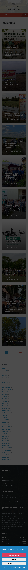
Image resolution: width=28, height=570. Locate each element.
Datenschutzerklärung (15, 567)
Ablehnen (14, 559)
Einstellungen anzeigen (14, 563)
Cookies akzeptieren (14, 555)
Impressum (22, 567)
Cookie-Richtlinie (6, 567)
